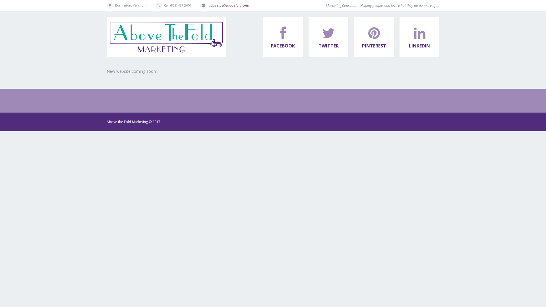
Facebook (283, 46)
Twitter (328, 46)
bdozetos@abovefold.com (229, 5)
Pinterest (374, 46)
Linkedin (419, 46)
